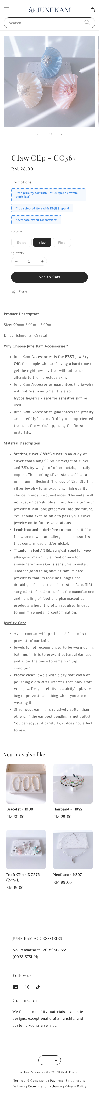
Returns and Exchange (45, 1086)
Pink (61, 242)
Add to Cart (49, 277)
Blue (42, 242)
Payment (56, 1080)
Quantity (17, 252)
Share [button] (23, 292)
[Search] (87, 23)
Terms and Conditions (30, 1080)
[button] (6, 10)
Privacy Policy (76, 1086)
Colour (16, 231)
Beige (21, 242)
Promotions (21, 182)
